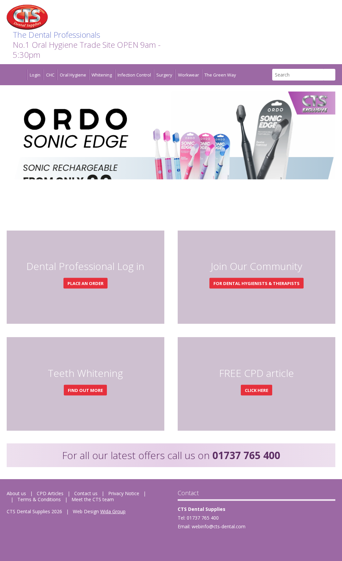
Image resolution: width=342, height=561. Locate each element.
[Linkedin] (214, 543)
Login (35, 75)
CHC (50, 75)
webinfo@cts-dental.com (218, 526)
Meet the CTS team (92, 499)
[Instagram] (230, 543)
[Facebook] (183, 543)
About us (16, 493)
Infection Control (134, 75)
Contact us (86, 493)
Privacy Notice (123, 493)
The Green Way (220, 75)
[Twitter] (198, 543)
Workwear (188, 75)
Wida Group (113, 511)
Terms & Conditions (39, 499)
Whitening (102, 75)
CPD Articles (50, 493)
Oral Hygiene (73, 75)
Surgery (164, 75)
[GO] (329, 75)
